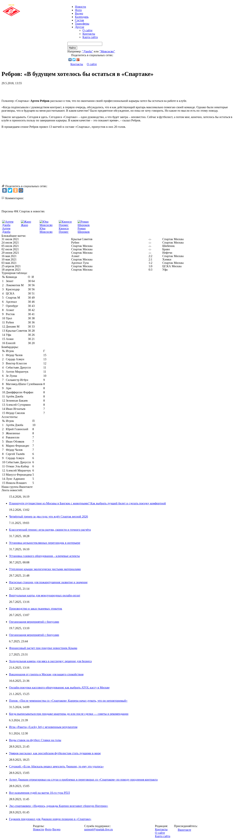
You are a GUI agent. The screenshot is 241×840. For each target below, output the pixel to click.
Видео (79, 13)
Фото (78, 10)
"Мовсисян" (107, 51)
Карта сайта (90, 37)
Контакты (88, 33)
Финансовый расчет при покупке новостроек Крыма (43, 648)
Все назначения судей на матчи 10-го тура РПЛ (39, 792)
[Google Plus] (78, 59)
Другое (79, 27)
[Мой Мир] (21, 190)
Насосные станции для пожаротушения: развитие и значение (48, 582)
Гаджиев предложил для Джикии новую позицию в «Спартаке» (50, 819)
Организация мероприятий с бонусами (34, 621)
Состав (79, 20)
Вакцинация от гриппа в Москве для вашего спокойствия (46, 674)
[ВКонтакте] (70, 59)
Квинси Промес (64, 230)
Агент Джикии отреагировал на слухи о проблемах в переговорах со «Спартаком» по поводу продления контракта (83, 779)
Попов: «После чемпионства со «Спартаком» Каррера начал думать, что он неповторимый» (68, 700)
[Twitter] (74, 59)
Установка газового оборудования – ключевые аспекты (44, 556)
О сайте (87, 30)
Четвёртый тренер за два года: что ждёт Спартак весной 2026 (48, 516)
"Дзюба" (87, 51)
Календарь (81, 16)
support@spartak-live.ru (98, 829)
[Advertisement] (46, 90)
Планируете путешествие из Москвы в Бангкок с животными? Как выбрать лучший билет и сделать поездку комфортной (87, 503)
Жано (24, 225)
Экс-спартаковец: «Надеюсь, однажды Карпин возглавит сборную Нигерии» (58, 805)
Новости (38, 829)
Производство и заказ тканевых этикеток (35, 608)
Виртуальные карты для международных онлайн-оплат (44, 595)
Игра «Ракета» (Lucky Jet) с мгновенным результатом (43, 727)
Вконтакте (184, 829)
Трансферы (82, 23)
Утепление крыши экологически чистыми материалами (45, 569)
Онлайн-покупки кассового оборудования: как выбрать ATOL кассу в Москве (59, 687)
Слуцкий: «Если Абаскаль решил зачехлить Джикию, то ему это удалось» (56, 766)
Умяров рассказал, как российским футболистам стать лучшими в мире (55, 753)
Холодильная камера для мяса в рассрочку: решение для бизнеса (50, 661)
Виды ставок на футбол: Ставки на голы (35, 740)
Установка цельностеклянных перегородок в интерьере (44, 542)
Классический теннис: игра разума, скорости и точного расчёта (50, 529)
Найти (72, 47)
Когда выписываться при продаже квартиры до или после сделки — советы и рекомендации (68, 713)
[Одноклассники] (15, 190)
